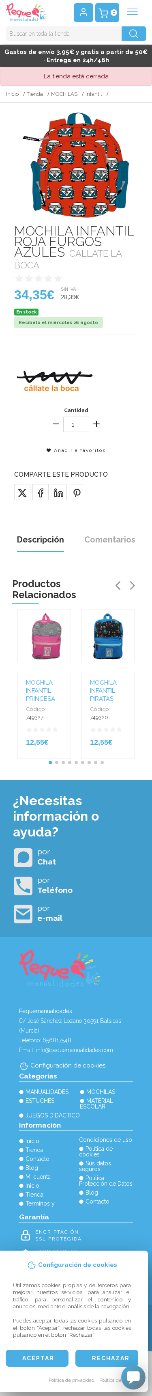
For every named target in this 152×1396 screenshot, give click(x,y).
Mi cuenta (38, 1176)
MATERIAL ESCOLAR (96, 1104)
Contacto (37, 1159)
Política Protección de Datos (106, 1181)
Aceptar (38, 1358)
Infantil (94, 94)
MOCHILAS (64, 94)
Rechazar (111, 1358)
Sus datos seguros (95, 1166)
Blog (32, 1168)
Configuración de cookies (67, 1065)
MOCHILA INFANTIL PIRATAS (103, 690)
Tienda (35, 94)
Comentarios (109, 540)
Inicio (12, 94)
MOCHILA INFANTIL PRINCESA (40, 690)
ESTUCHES (40, 1101)
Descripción (40, 540)
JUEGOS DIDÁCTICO (53, 1115)
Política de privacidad (71, 1380)
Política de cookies (119, 1380)
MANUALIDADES (47, 1092)
